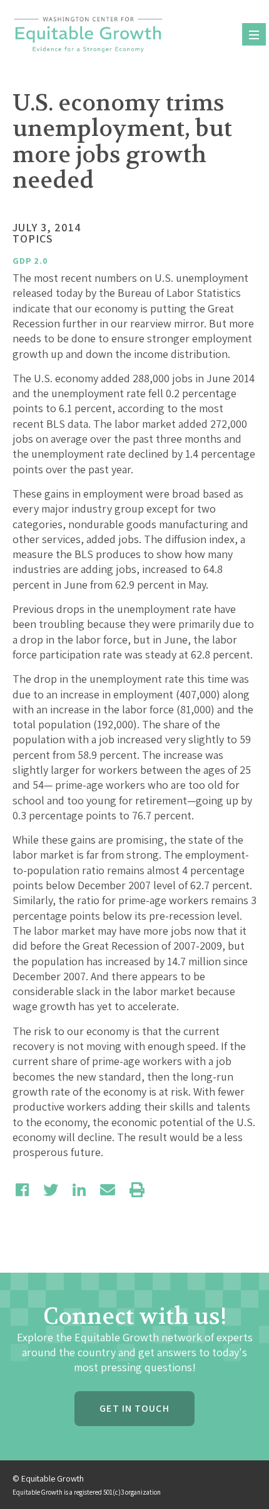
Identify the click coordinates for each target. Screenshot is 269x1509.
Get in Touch (134, 1408)
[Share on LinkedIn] (79, 1190)
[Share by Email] (107, 1190)
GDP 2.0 (31, 260)
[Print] (137, 1190)
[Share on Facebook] (22, 1190)
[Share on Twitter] (50, 1190)
